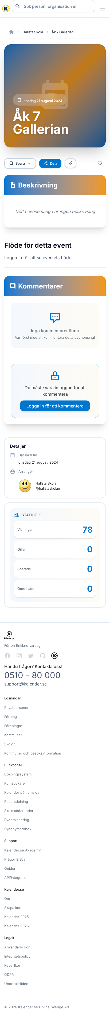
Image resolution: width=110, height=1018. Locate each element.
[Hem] (11, 32)
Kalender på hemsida (21, 792)
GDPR (9, 974)
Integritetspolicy (17, 956)
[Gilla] (100, 163)
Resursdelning (16, 801)
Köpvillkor (12, 965)
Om (7, 898)
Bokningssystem (18, 774)
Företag (10, 716)
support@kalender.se (25, 684)
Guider (9, 868)
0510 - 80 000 (32, 675)
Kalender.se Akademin (22, 850)
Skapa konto (14, 907)
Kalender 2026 (16, 926)
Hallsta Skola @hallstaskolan (48, 485)
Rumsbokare (14, 783)
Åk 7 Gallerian (63, 32)
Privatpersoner (16, 707)
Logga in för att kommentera (55, 406)
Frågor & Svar (15, 859)
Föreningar (13, 726)
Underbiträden (16, 983)
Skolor (9, 744)
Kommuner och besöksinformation (32, 753)
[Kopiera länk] (70, 163)
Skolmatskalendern (20, 810)
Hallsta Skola (32, 32)
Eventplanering (16, 820)
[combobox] (53, 6)
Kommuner (13, 735)
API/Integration (16, 877)
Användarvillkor (17, 947)
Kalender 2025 (16, 917)
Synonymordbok (17, 829)
